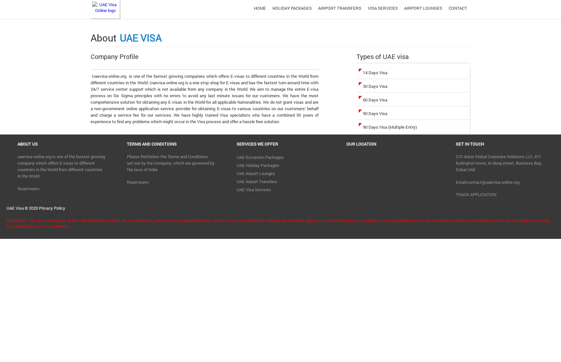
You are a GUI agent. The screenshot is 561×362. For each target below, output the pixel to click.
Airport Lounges (423, 8)
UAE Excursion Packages (260, 157)
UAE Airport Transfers (257, 181)
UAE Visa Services (254, 190)
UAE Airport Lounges (256, 173)
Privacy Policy (52, 208)
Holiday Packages (292, 8)
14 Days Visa (375, 73)
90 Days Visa (375, 113)
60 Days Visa (375, 100)
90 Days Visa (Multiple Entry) (390, 127)
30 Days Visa (375, 86)
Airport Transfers (339, 8)
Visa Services (383, 8)
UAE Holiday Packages (258, 165)
